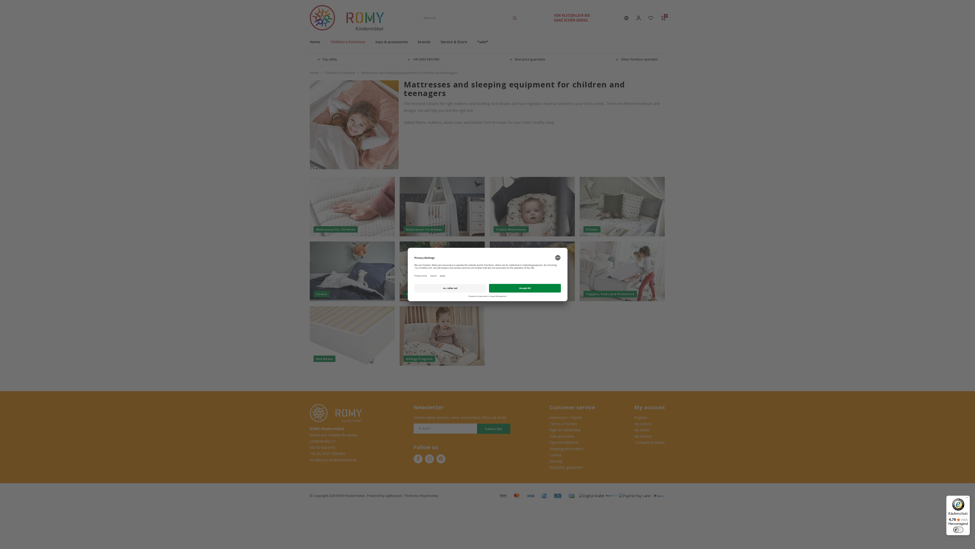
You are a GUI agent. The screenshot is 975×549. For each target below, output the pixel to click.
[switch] (958, 530)
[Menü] (967, 499)
